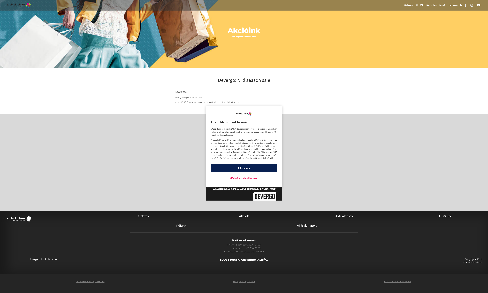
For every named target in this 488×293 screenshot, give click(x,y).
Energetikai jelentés (244, 281)
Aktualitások (344, 216)
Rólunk (181, 225)
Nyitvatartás (455, 5)
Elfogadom (244, 168)
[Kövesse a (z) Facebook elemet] (439, 216)
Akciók (420, 5)
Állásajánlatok (307, 225)
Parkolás (431, 5)
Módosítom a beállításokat (244, 178)
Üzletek (408, 5)
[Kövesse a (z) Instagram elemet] (445, 216)
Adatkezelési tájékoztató (90, 281)
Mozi (442, 5)
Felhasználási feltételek (397, 281)
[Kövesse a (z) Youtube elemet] (450, 216)
